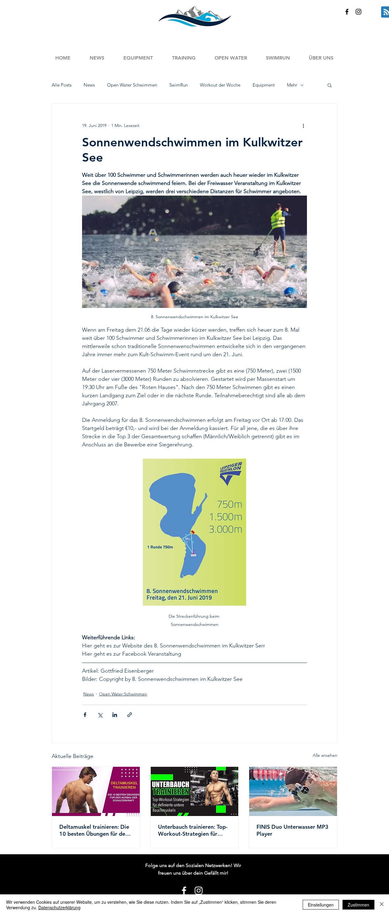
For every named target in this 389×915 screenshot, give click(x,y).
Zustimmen (358, 905)
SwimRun (178, 85)
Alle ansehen (325, 755)
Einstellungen (321, 905)
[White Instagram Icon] (198, 890)
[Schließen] (381, 904)
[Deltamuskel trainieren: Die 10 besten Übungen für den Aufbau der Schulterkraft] (96, 791)
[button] (183, 57)
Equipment (264, 85)
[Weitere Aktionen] (303, 125)
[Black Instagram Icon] (358, 11)
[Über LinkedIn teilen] (115, 715)
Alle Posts (61, 85)
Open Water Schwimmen (132, 85)
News (89, 85)
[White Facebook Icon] (184, 890)
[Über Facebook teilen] (85, 715)
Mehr (292, 85)
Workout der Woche (220, 85)
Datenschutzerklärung (59, 907)
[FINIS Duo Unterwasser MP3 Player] (293, 791)
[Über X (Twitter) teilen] (100, 715)
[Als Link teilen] (130, 715)
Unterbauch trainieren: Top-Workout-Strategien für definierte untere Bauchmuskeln (193, 830)
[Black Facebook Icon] (347, 11)
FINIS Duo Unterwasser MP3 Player (292, 830)
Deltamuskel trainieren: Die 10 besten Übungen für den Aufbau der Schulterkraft (94, 830)
